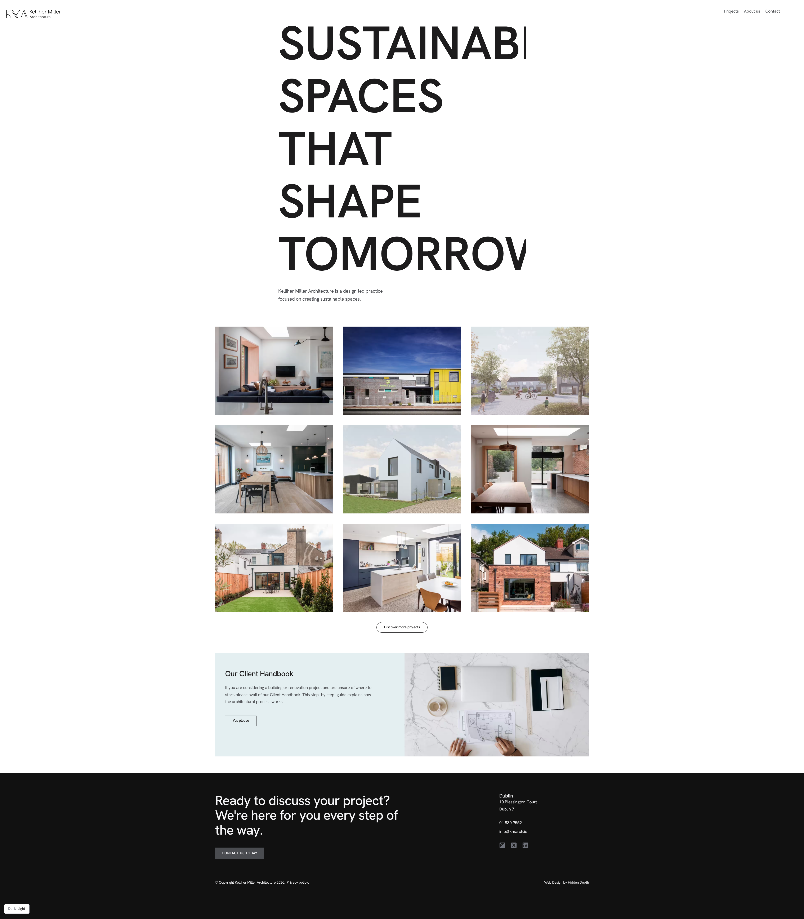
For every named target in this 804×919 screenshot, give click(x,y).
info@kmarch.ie (513, 831)
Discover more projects (402, 627)
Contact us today (239, 853)
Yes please (241, 720)
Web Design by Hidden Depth (566, 882)
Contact (772, 11)
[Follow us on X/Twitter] (514, 845)
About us (752, 11)
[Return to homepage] (33, 13)
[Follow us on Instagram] (502, 845)
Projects (731, 11)
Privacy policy (297, 882)
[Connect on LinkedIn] (525, 845)
